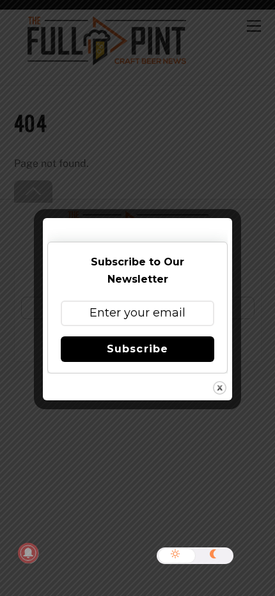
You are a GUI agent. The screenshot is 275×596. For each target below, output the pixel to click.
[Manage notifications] (28, 553)
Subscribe (137, 349)
